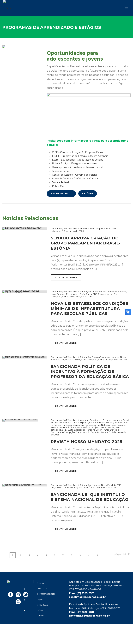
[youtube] (18, 602)
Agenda (84, 420)
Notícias (122, 291)
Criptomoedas (61, 422)
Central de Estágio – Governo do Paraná (74, 174)
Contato (42, 615)
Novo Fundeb (87, 228)
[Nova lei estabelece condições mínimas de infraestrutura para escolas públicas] (24, 291)
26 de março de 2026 (80, 296)
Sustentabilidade (76, 429)
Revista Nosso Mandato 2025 (86, 441)
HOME (42, 583)
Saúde (110, 427)
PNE (95, 294)
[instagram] (18, 595)
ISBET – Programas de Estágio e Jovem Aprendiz (80, 156)
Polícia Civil (58, 186)
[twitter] (25, 595)
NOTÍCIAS (43, 605)
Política (87, 427)
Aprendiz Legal (60, 171)
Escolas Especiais (101, 357)
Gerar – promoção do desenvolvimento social (77, 167)
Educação (85, 291)
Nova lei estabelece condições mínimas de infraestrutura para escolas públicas (89, 308)
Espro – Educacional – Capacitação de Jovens (77, 159)
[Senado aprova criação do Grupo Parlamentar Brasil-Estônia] (24, 228)
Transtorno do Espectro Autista (92, 432)
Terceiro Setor (94, 429)
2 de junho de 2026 (74, 231)
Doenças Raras (97, 422)
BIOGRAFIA (42, 589)
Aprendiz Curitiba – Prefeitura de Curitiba (75, 178)
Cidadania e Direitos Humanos (105, 420)
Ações (39, 599)
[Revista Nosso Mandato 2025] (20, 419)
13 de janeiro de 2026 (116, 359)
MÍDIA (40, 610)
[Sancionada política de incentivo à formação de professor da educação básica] (24, 357)
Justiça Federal (60, 182)
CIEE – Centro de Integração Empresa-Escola (77, 152)
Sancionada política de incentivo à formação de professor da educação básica (90, 371)
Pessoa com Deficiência (79, 294)
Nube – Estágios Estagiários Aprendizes (74, 163)
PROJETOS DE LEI (47, 594)
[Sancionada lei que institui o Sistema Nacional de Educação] (24, 485)
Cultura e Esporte (79, 422)
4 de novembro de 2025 (103, 487)
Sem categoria (89, 359)
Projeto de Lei (103, 228)
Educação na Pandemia (104, 291)
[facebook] (10, 595)
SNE (64, 296)
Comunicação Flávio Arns (64, 228)
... (88, 555)
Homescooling (92, 425)
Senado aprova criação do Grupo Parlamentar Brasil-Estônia (86, 243)
